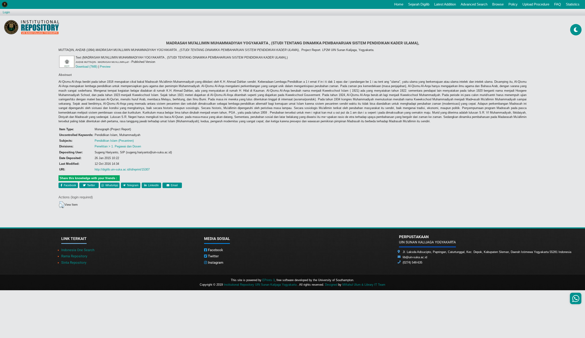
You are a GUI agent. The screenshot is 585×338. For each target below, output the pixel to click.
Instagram (215, 263)
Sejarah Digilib (418, 4)
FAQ (557, 4)
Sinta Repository (73, 263)
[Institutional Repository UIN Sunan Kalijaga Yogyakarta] (31, 27)
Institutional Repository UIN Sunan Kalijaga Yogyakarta (261, 284)
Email (174, 185)
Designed (331, 284)
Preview (105, 66)
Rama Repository (74, 256)
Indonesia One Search (77, 250)
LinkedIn (153, 185)
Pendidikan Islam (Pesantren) (114, 140)
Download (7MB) (86, 66)
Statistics (573, 4)
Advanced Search (474, 4)
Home (399, 4)
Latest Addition (445, 4)
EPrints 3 (268, 280)
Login (6, 12)
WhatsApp (111, 185)
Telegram (132, 185)
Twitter (90, 185)
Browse (498, 4)
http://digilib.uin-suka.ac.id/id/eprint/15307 (122, 169)
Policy (513, 4)
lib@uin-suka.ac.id (415, 257)
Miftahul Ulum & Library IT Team (363, 284)
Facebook (69, 185)
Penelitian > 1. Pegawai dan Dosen (118, 146)
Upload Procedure (535, 4)
